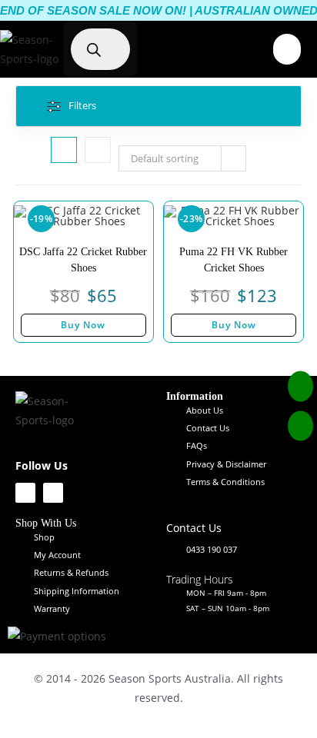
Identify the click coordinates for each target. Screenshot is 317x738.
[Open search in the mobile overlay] (107, 49)
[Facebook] (25, 493)
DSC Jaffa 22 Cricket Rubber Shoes (83, 260)
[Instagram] (53, 493)
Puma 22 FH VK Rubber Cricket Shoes (233, 260)
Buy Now (83, 324)
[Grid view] (64, 150)
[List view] (98, 150)
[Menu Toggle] (287, 49)
